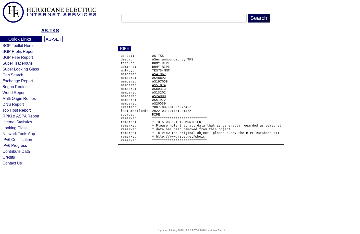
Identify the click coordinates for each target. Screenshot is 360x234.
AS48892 (159, 78)
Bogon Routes (14, 86)
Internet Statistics (17, 122)
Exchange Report (17, 81)
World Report (13, 92)
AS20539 (159, 103)
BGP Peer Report (17, 57)
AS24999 (159, 96)
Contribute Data (16, 151)
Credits (8, 157)
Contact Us (12, 163)
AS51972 (159, 100)
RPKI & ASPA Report (20, 116)
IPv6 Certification (17, 139)
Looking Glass (14, 128)
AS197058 (160, 81)
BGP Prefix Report (18, 51)
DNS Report (13, 104)
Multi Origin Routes (19, 98)
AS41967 (159, 74)
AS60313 (159, 89)
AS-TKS (50, 30)
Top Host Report (16, 110)
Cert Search (12, 75)
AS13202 (159, 92)
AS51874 (159, 85)
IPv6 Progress (14, 145)
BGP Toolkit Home (18, 45)
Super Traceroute (17, 63)
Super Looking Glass (20, 69)
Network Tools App (18, 133)
